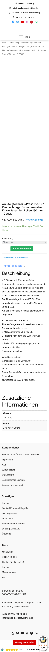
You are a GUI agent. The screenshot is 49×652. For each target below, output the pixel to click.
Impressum (7, 460)
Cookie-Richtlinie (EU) (13, 562)
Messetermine (9, 572)
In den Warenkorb (22, 249)
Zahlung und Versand (12, 485)
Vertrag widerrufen (24, 642)
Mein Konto (7, 552)
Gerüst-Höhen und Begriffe (15, 508)
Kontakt (5, 503)
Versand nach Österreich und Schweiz (20, 454)
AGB (4, 465)
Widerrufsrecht (9, 470)
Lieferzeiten (7, 518)
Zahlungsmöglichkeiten (13, 480)
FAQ (4, 577)
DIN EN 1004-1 (9, 557)
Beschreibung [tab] (13, 266)
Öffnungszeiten (9, 513)
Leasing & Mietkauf (11, 529)
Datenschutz (8, 475)
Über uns (6, 534)
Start (4, 43)
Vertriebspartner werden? (14, 524)
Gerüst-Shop (13, 43)
